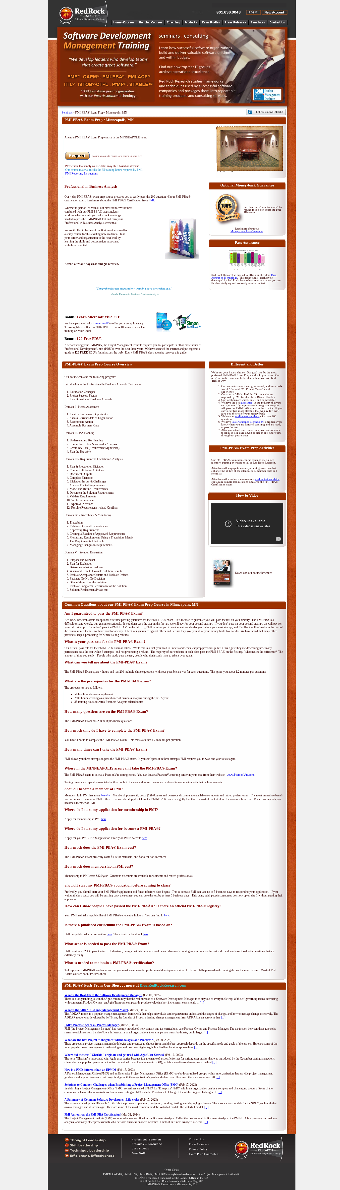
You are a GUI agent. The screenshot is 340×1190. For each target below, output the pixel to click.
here (103, 819)
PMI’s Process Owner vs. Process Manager (91, 1025)
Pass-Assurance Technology (247, 421)
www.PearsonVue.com (240, 774)
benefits (106, 795)
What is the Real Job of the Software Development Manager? (103, 995)
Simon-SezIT (101, 323)
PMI (151, 200)
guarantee (246, 402)
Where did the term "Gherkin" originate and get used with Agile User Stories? (114, 1055)
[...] (202, 1002)
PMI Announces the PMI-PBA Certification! (92, 1114)
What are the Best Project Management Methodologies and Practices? (108, 1040)
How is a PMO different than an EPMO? (90, 1069)
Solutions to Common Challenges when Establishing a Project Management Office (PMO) (121, 1084)
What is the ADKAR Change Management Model (96, 1010)
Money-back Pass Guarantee (246, 231)
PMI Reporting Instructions (81, 173)
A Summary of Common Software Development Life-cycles (101, 1099)
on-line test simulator (247, 416)
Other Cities (172, 1170)
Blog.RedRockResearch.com (163, 985)
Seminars (67, 112)
